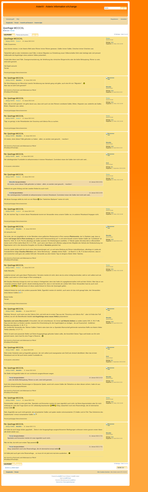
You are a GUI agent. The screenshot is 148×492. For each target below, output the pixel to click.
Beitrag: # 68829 (10, 400)
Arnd (107, 163)
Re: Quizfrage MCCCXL (14, 78)
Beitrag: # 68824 (10, 311)
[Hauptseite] (20, 10)
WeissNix (108, 86)
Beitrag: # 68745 (10, 100)
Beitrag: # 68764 (10, 118)
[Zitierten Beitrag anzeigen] (27, 182)
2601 (112, 42)
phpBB (59, 476)
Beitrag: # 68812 (10, 229)
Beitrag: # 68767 (10, 177)
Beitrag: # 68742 (10, 41)
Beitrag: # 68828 (10, 370)
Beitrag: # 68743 (10, 80)
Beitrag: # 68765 (10, 136)
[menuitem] (17, 19)
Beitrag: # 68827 (10, 350)
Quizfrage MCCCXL (13, 28)
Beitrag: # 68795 (10, 211)
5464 (112, 90)
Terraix (12, 30)
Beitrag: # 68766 (10, 156)
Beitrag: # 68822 (10, 267)
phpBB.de (73, 480)
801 (112, 167)
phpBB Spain (67, 478)
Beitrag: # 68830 (10, 426)
